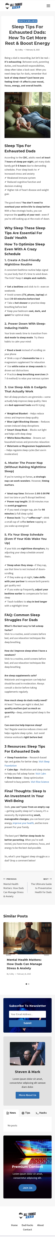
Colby (20, 49)
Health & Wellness (27, 21)
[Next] (46, 952)
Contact (27, 1229)
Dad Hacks (27, 1225)
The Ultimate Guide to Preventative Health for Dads (41, 886)
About (40, 1225)
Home (14, 1225)
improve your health (23, 823)
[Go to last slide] (8, 952)
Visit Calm (41, 773)
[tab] (26, 984)
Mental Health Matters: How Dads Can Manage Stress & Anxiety (13, 888)
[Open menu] (48, 6)
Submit (28, 1023)
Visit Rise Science (40, 781)
